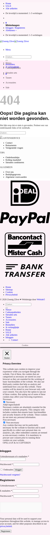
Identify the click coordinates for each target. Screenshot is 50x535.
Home (8, 3)
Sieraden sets (11, 73)
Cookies (9, 292)
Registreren (5, 531)
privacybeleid (6, 526)
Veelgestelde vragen (14, 148)
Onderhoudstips (12, 157)
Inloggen (18, 470)
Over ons (10, 172)
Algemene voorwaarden (16, 177)
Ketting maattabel (13, 160)
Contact (9, 143)
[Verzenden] (7, 60)
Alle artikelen (11, 8)
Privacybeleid (12, 294)
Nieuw (9, 63)
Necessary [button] (7, 399)
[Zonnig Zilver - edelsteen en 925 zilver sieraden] (14, 41)
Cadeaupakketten (13, 68)
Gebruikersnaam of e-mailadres (14, 456)
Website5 (41, 299)
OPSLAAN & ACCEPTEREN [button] (17, 443)
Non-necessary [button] (9, 420)
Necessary (10, 402)
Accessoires (11, 82)
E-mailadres (6, 491)
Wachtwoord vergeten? (10, 475)
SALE (8, 6)
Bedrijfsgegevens (13, 174)
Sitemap (9, 289)
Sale (7, 87)
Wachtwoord (6, 464)
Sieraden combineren (15, 162)
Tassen (9, 77)
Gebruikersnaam (8, 485)
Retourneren (11, 145)
